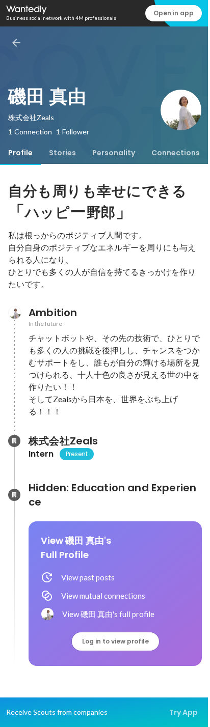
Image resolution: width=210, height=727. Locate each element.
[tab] (20, 153)
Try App (183, 712)
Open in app (173, 13)
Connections (175, 153)
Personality (113, 153)
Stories (62, 153)
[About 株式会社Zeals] (14, 441)
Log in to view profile (115, 641)
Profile (20, 153)
